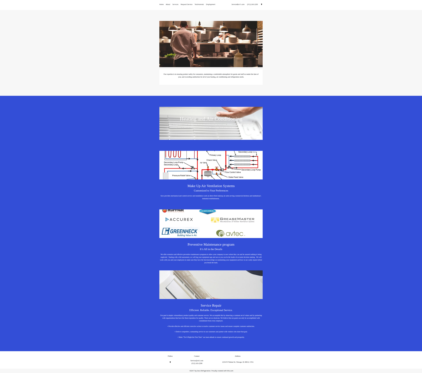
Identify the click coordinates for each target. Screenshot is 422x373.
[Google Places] (261, 4)
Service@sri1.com (238, 4)
